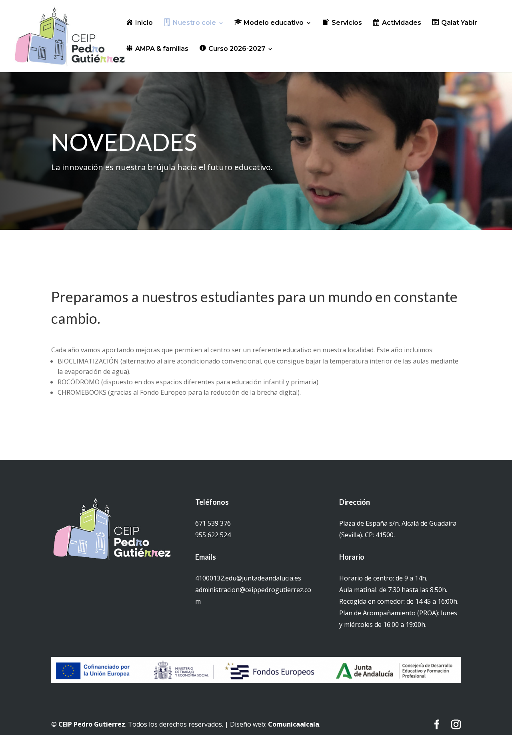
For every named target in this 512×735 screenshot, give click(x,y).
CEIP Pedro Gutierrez (91, 724)
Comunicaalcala (293, 724)
